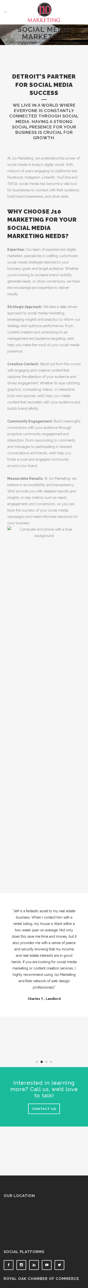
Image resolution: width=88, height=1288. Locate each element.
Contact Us (44, 1109)
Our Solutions (32, 42)
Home (14, 42)
